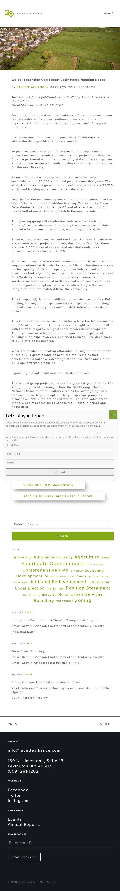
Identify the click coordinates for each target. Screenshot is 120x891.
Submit (60, 472)
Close (113, 414)
